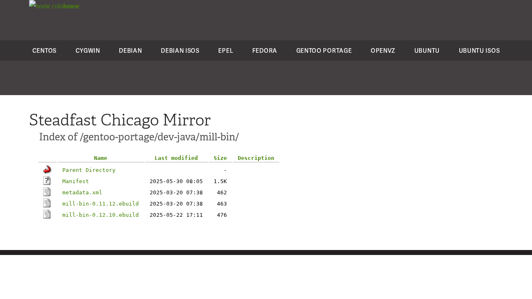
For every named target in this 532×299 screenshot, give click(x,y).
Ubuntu (427, 50)
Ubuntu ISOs (479, 50)
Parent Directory (89, 170)
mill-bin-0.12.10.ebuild (100, 215)
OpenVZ (383, 50)
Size (220, 158)
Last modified (176, 158)
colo (64, 6)
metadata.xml (82, 192)
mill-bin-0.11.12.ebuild (100, 204)
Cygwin (88, 50)
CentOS (44, 50)
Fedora (264, 50)
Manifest (75, 181)
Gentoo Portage (324, 50)
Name (100, 158)
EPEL (225, 50)
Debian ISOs (180, 50)
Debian (130, 50)
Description (256, 158)
